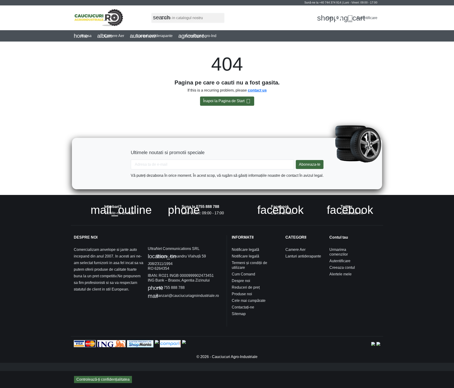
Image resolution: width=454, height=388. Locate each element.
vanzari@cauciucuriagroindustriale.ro (183, 296)
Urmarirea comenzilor (338, 252)
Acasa (83, 36)
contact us (257, 90)
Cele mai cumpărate (249, 301)
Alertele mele (340, 274)
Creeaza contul (342, 268)
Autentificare (339, 261)
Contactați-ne (243, 307)
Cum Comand (243, 274)
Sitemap (239, 314)
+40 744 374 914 (330, 2)
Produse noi (242, 294)
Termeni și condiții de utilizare (249, 265)
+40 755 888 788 (166, 288)
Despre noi (241, 281)
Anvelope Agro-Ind (197, 36)
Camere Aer (110, 36)
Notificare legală (245, 250)
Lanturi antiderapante (151, 36)
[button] (362, 18)
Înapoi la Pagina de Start (226, 101)
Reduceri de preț (246, 287)
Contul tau (338, 237)
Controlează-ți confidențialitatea (103, 379)
